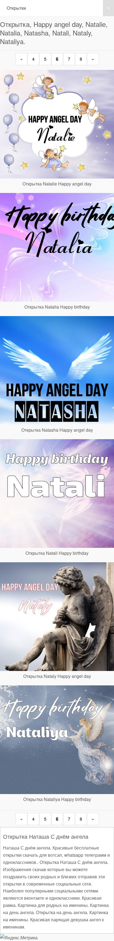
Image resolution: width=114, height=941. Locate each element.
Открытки (58, 8)
